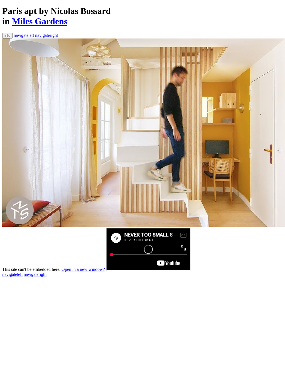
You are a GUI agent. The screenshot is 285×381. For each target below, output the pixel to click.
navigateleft (24, 35)
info (7, 35)
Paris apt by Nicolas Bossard (56, 11)
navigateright (46, 35)
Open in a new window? (83, 269)
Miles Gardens (39, 21)
